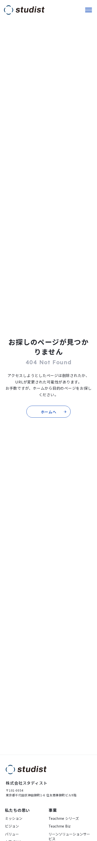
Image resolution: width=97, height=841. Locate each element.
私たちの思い (17, 810)
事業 (52, 810)
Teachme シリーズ (63, 818)
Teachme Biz (59, 826)
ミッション (13, 818)
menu (88, 9)
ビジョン (12, 826)
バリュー (12, 834)
